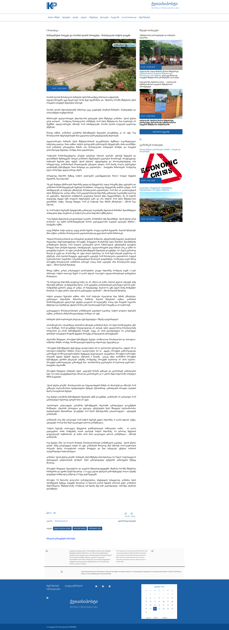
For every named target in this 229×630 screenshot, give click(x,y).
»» (175, 587)
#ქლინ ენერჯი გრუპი (62, 528)
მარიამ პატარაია (61, 521)
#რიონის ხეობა (80, 528)
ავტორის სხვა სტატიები (127, 521)
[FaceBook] (127, 513)
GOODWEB (72, 627)
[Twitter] (133, 513)
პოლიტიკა (52, 30)
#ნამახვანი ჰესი (95, 528)
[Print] (50, 513)
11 (150, 601)
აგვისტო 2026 (159, 587)
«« (143, 587)
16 (172, 601)
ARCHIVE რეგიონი (161, 132)
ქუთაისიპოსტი (164, 4)
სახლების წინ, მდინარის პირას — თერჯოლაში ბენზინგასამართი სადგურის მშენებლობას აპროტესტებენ (158, 84)
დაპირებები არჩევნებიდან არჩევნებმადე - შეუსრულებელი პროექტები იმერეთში (156, 189)
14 (163, 601)
